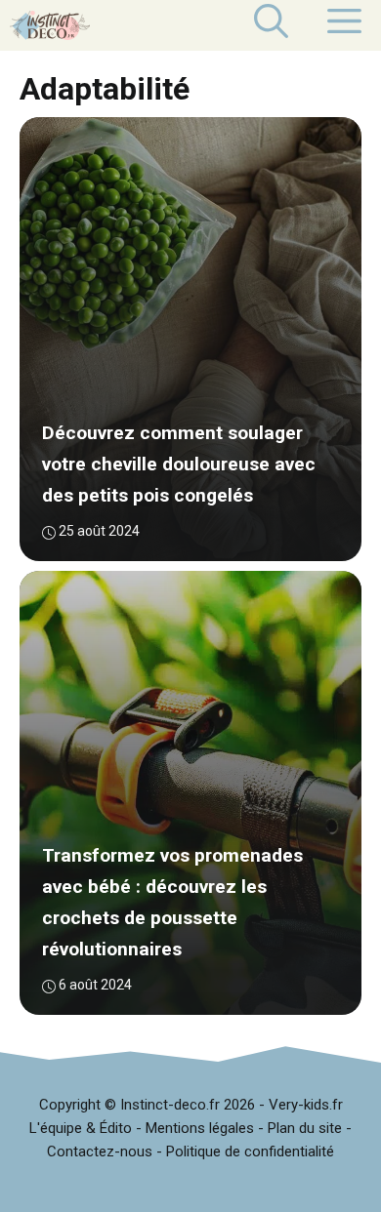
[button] (271, 25)
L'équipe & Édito (80, 1128)
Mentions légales (200, 1128)
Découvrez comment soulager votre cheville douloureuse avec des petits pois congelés (179, 465)
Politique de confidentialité (250, 1151)
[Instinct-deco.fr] (50, 25)
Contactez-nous (99, 1151)
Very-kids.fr (306, 1104)
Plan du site (305, 1128)
